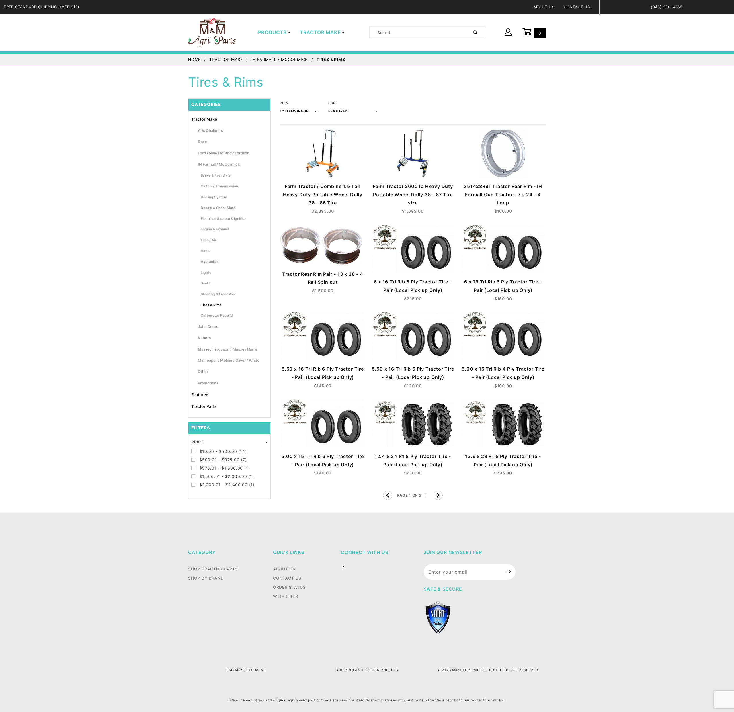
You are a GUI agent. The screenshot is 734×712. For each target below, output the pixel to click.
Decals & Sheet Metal (218, 208)
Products (272, 32)
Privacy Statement (246, 670)
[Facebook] (345, 570)
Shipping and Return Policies (367, 670)
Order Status (289, 587)
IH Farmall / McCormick (219, 164)
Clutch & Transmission (219, 186)
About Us (544, 7)
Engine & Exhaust (215, 229)
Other (203, 371)
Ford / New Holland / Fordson (223, 153)
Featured (199, 394)
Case (202, 141)
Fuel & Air (208, 240)
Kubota (204, 337)
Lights (206, 272)
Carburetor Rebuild (217, 315)
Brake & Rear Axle (216, 175)
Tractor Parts (204, 406)
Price (197, 441)
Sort (332, 103)
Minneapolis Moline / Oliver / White (228, 360)
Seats (205, 283)
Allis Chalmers (210, 130)
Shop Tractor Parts (213, 568)
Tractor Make (320, 32)
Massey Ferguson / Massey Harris (228, 349)
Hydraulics (210, 261)
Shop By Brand (206, 578)
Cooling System (214, 197)
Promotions (208, 383)
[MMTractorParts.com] (212, 32)
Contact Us (577, 7)
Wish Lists (285, 596)
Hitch (205, 251)
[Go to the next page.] (438, 495)
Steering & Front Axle (218, 294)
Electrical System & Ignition (223, 218)
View (284, 103)
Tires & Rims (211, 305)
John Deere (208, 326)
